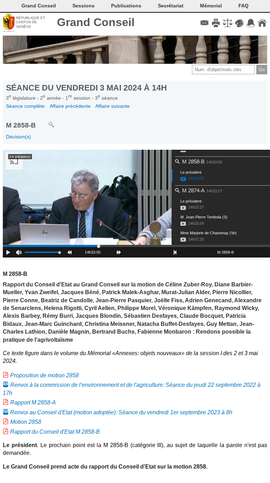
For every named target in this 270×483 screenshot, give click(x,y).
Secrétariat (171, 5)
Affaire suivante (112, 106)
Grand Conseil (96, 22)
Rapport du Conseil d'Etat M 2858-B (55, 432)
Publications (126, 5)
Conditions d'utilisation (228, 23)
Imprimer (216, 23)
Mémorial (211, 5)
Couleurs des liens (239, 23)
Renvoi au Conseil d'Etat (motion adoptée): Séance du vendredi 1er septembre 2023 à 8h (121, 412)
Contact (204, 23)
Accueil (262, 23)
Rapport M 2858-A (33, 402)
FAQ (243, 5)
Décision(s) (18, 137)
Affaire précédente (70, 106)
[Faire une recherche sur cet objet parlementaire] (46, 121)
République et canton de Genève (30, 22)
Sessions (83, 5)
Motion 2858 (25, 422)
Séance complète (25, 106)
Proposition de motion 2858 (44, 375)
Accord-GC (250, 23)
